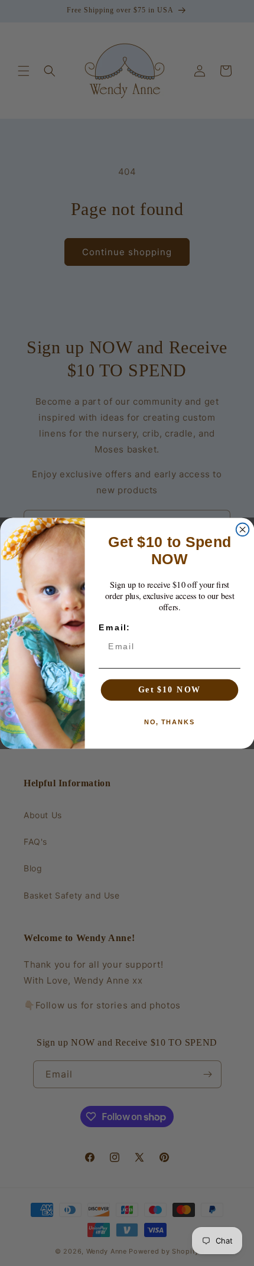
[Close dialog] (242, 529)
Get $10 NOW (169, 689)
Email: (114, 627)
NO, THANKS (169, 721)
